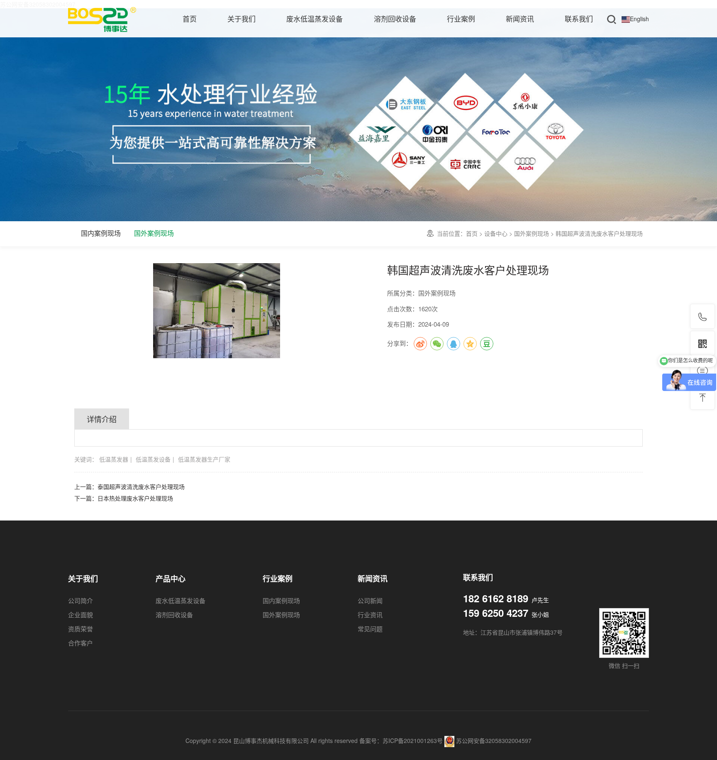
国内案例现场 (101, 233)
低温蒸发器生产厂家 (204, 459)
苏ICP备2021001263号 (413, 740)
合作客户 (80, 642)
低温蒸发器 (113, 459)
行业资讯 (370, 614)
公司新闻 (370, 600)
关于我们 (241, 18)
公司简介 (80, 600)
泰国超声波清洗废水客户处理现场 (141, 486)
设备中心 (495, 233)
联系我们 (579, 18)
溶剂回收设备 (395, 18)
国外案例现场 (154, 233)
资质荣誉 (80, 628)
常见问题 (370, 628)
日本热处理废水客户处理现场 (135, 498)
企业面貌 (80, 614)
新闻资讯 (520, 18)
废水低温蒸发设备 (314, 18)
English (639, 19)
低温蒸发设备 (153, 459)
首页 (190, 18)
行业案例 (461, 18)
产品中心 (170, 579)
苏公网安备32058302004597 (493, 740)
